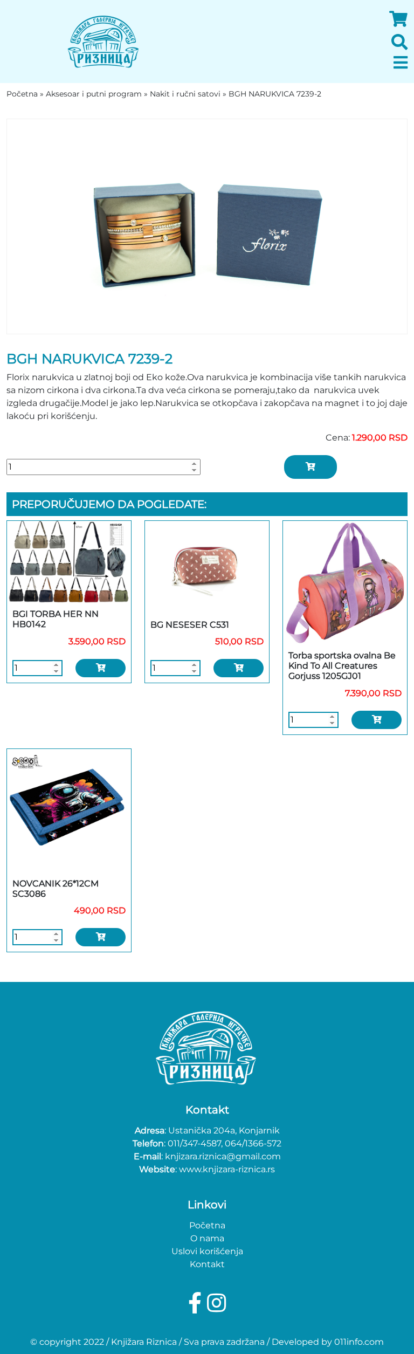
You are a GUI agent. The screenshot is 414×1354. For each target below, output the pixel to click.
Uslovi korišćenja (207, 1251)
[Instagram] (216, 1303)
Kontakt (207, 1264)
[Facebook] (197, 1303)
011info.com (359, 1342)
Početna (207, 1225)
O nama (207, 1238)
